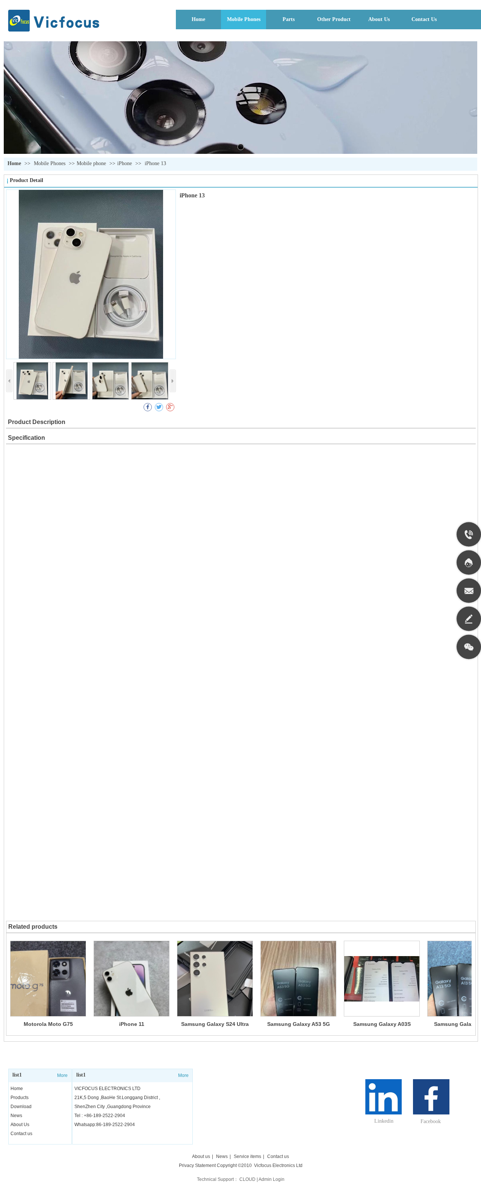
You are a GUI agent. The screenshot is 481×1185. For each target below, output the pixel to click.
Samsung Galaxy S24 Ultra (215, 1024)
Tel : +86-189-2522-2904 (99, 1115)
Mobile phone (91, 163)
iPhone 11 (131, 1024)
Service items (247, 1156)
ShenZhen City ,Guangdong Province (112, 1106)
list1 (17, 1075)
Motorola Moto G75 (48, 1024)
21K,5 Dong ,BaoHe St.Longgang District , (117, 1097)
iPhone (124, 163)
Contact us (21, 1133)
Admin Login (271, 1179)
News (16, 1115)
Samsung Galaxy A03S (382, 1024)
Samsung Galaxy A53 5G (298, 1024)
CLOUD (247, 1179)
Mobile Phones (50, 163)
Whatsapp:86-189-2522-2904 (104, 1124)
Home (14, 163)
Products (20, 1097)
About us (201, 1156)
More (62, 1075)
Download (21, 1106)
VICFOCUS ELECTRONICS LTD (107, 1088)
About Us (20, 1124)
